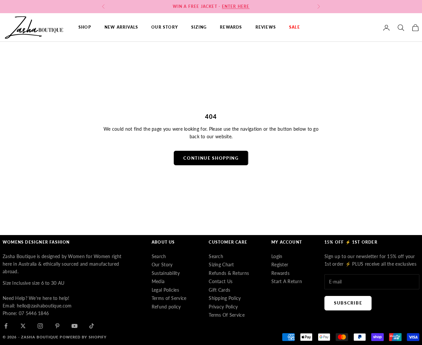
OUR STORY (164, 27)
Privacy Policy (223, 306)
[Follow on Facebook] (6, 326)
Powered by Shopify (83, 337)
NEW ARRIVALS (121, 27)
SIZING (199, 27)
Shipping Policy (225, 298)
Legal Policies (165, 290)
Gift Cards (219, 290)
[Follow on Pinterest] (57, 326)
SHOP (84, 27)
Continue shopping (211, 158)
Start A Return (286, 281)
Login (276, 256)
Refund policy (166, 306)
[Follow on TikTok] (91, 326)
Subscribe (348, 302)
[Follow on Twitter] (23, 326)
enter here (236, 6)
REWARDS (231, 27)
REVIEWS (266, 27)
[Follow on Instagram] (40, 326)
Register (279, 264)
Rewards (280, 273)
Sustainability (166, 273)
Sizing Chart (221, 264)
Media (158, 281)
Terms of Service (169, 298)
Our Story (162, 264)
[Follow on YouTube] (74, 326)
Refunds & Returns (229, 273)
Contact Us (220, 281)
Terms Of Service (226, 315)
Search (159, 256)
